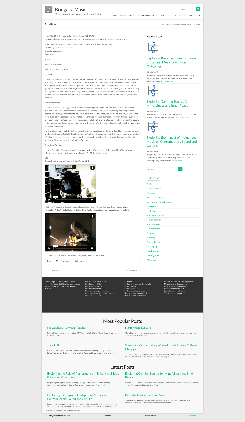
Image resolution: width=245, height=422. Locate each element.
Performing (152, 233)
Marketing (151, 211)
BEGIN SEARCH (127, 15)
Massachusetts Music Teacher (67, 327)
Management (152, 206)
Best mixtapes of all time (94, 295)
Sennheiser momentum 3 (174, 288)
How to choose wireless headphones (178, 282)
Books (149, 184)
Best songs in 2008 (131, 286)
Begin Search (56, 282)
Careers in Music (154, 188)
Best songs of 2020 (131, 288)
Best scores (128, 282)
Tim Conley (54, 270)
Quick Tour (55, 286)
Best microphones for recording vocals (100, 293)
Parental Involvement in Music (145, 395)
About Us (49, 284)
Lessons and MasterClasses (159, 202)
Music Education (154, 219)
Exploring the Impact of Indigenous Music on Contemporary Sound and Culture (172, 141)
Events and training (155, 197)
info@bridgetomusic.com (59, 415)
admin (50, 261)
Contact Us (67, 284)
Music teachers (83, 261)
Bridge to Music (70, 9)
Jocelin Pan (54, 345)
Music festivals (153, 224)
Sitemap (107, 415)
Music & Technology (155, 215)
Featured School (68, 282)
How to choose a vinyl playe (135, 295)
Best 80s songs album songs (95, 282)
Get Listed (58, 284)
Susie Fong (131, 270)
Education (151, 193)
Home (114, 15)
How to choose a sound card (135, 293)
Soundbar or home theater (174, 291)
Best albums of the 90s (93, 286)
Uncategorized (153, 255)
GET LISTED (179, 15)
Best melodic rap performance (97, 291)
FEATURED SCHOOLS (147, 15)
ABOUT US (166, 15)
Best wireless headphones (134, 291)
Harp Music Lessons (138, 327)
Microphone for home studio (175, 284)
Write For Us (150, 415)
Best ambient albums (93, 288)
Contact (193, 415)
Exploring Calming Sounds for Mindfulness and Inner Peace (168, 103)
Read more (169, 81)
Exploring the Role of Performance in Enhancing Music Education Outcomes (173, 62)
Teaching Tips (152, 246)
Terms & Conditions (69, 286)
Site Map (48, 288)
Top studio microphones (173, 293)
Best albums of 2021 (93, 284)
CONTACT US (194, 15)
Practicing (151, 237)
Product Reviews (154, 242)
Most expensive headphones (175, 286)
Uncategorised (153, 251)
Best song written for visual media (137, 284)
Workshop (151, 260)
